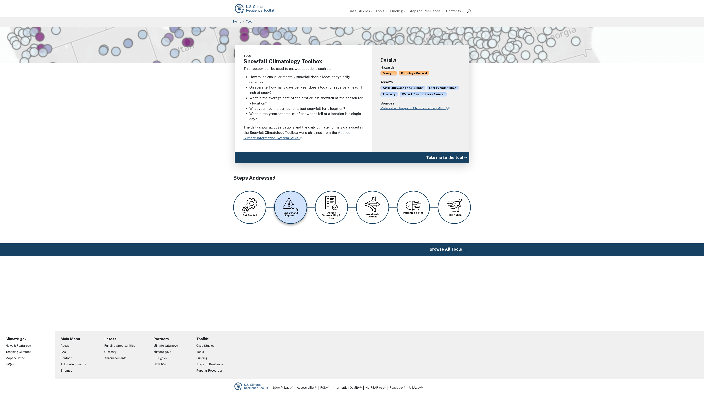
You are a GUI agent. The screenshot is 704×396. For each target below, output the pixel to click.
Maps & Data (14, 358)
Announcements (115, 358)
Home (237, 21)
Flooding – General (414, 73)
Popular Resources (209, 370)
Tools (379, 11)
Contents (453, 11)
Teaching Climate (18, 352)
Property (389, 94)
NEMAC (158, 364)
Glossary (110, 352)
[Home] (256, 8)
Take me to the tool (444, 157)
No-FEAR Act (374, 387)
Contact (66, 358)
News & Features (17, 345)
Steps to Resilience (424, 11)
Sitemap (66, 370)
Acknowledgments (73, 364)
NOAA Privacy (281, 387)
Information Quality (346, 387)
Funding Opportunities (119, 345)
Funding (396, 11)
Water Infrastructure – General (423, 94)
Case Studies (359, 11)
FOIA (323, 387)
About (64, 345)
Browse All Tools (446, 249)
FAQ (63, 352)
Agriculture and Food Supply (403, 87)
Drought (389, 73)
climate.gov (161, 352)
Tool (249, 21)
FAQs (9, 364)
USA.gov (159, 358)
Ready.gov (397, 387)
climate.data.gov (164, 345)
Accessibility (306, 387)
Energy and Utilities (442, 87)
